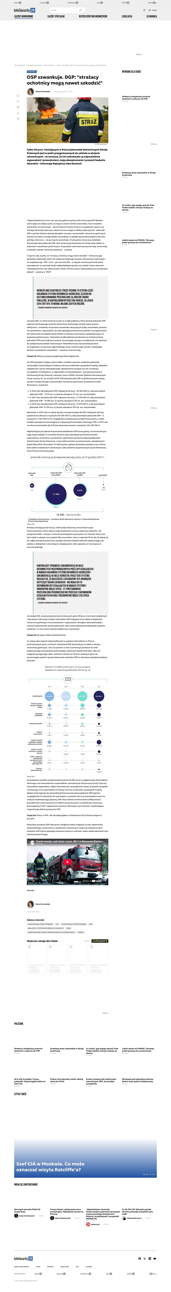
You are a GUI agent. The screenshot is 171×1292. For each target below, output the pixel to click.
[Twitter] (145, 1258)
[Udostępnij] (18, 118)
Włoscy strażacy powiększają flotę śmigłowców (58, 356)
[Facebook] (140, 1258)
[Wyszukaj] (80, 10)
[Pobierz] (18, 113)
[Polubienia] (18, 95)
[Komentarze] (18, 101)
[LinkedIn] (150, 1258)
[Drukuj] (18, 107)
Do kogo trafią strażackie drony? (51, 635)
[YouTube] (155, 1258)
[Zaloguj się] (144, 10)
